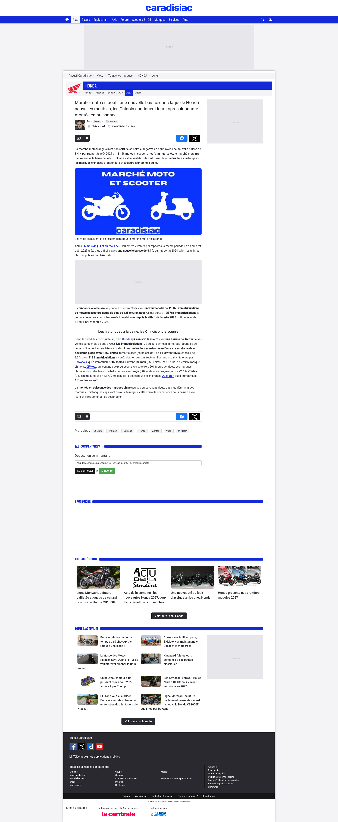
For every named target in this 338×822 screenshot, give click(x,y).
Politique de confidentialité (221, 777)
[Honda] (74, 92)
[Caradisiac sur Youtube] (99, 747)
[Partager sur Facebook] (182, 137)
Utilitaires (120, 785)
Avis (114, 19)
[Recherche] (263, 19)
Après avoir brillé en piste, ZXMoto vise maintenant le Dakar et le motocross (181, 642)
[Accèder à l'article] (98, 577)
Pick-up (119, 781)
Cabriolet (119, 775)
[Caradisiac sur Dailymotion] (91, 747)
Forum (125, 19)
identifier (125, 463)
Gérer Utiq (213, 787)
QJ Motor (168, 375)
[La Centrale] (118, 817)
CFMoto (91, 366)
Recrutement (208, 796)
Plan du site (214, 770)
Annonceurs (141, 796)
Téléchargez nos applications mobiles (96, 756)
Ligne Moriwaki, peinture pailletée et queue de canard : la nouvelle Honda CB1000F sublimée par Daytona (97, 598)
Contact (126, 796)
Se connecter (85, 470)
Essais (86, 19)
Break (72, 781)
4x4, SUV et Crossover (126, 778)
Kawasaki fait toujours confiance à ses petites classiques (178, 660)
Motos (164, 771)
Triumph (113, 431)
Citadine (74, 771)
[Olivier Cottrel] (80, 129)
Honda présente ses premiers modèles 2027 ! (238, 595)
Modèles (100, 92)
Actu (75, 19)
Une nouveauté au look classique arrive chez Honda (191, 595)
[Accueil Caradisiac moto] (67, 19)
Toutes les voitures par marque (176, 778)
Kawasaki (81, 362)
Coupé (118, 771)
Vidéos (138, 92)
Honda (91, 85)
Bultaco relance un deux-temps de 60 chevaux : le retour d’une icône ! (116, 642)
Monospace (75, 785)
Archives (212, 766)
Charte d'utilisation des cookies (223, 780)
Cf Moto (98, 431)
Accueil (88, 92)
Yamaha (128, 431)
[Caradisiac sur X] (82, 747)
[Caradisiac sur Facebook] (73, 747)
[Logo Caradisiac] (169, 14)
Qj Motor (182, 431)
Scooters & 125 (141, 19)
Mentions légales (216, 773)
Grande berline (77, 778)
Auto (185, 19)
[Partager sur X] (195, 137)
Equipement (100, 19)
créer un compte (141, 463)
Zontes (155, 431)
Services (174, 19)
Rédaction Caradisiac (162, 796)
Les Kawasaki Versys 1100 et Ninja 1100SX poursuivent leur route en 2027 (182, 682)
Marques (159, 19)
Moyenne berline (78, 775)
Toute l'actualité (86, 628)
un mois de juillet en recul (99, 246)
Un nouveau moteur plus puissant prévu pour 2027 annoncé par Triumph (116, 682)
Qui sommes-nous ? (188, 796)
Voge (168, 431)
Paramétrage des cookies (221, 783)
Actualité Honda (86, 559)
